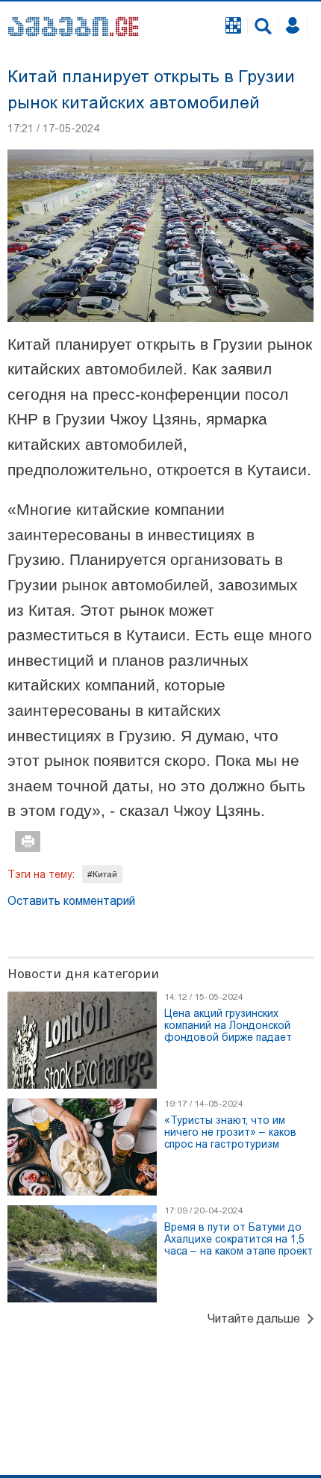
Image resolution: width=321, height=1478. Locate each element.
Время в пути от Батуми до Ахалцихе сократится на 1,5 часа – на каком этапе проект (238, 1239)
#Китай (102, 874)
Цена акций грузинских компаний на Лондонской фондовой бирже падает (228, 1025)
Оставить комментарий (71, 900)
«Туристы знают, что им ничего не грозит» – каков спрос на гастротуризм (230, 1132)
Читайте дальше (254, 1318)
